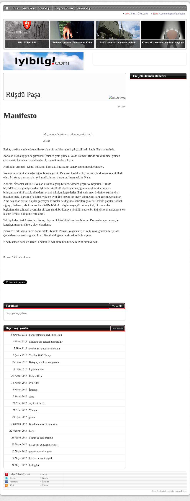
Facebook (14, 481)
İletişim (45, 481)
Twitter (13, 478)
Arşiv (16, 8)
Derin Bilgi (29, 8)
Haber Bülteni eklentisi (20, 474)
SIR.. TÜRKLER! (27, 42)
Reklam (45, 485)
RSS (12, 485)
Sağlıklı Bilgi (84, 8)
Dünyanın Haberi (64, 8)
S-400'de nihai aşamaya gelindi (118, 42)
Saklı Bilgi (44, 8)
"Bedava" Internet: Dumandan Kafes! (72, 42)
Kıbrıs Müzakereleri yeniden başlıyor (163, 42)
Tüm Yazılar (117, 328)
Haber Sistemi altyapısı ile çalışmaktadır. (169, 491)
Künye (45, 478)
